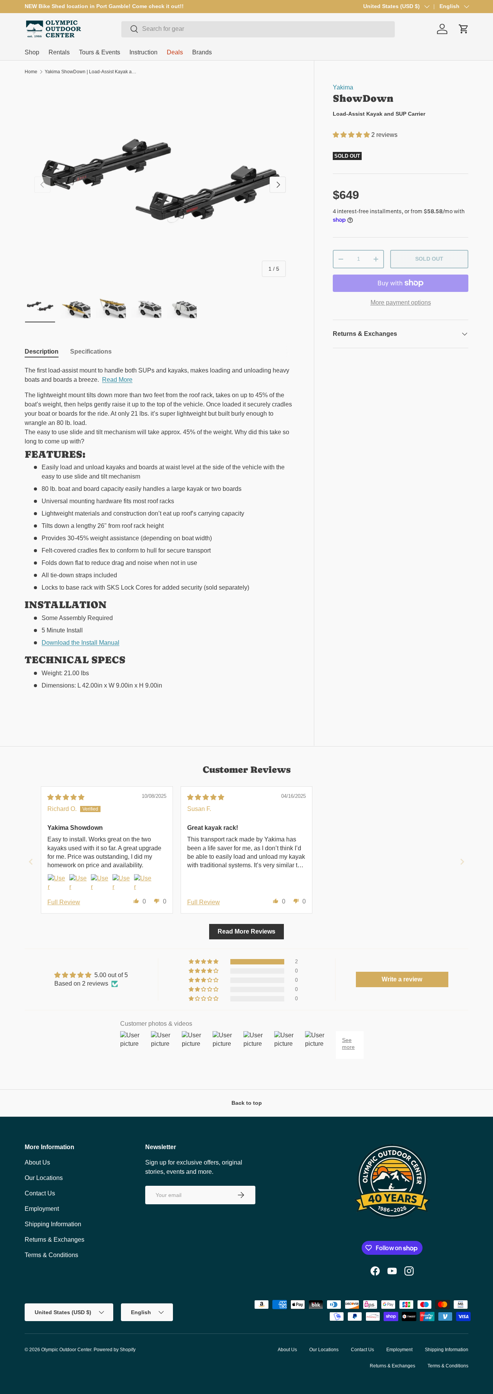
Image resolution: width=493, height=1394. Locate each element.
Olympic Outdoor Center (66, 1349)
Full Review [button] (63, 902)
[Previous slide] (31, 861)
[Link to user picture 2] (78, 883)
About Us (37, 1162)
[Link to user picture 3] (100, 883)
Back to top (246, 1103)
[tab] (42, 352)
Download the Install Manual (80, 642)
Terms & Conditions (51, 1255)
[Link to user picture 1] (56, 883)
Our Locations (44, 1178)
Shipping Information (53, 1224)
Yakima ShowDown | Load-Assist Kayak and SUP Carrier (91, 71)
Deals (175, 52)
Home (31, 71)
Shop (32, 52)
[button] (352, 134)
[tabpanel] (160, 539)
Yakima (343, 87)
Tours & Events (99, 52)
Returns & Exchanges (54, 1239)
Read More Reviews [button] (246, 931)
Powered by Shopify (115, 1349)
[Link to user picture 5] (143, 883)
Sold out (429, 259)
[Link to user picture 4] (121, 883)
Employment (42, 1208)
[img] (65, 797)
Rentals (59, 52)
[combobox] (258, 29)
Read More (117, 379)
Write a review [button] (402, 979)
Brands (202, 52)
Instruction (143, 52)
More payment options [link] (401, 302)
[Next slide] (462, 861)
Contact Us (40, 1193)
